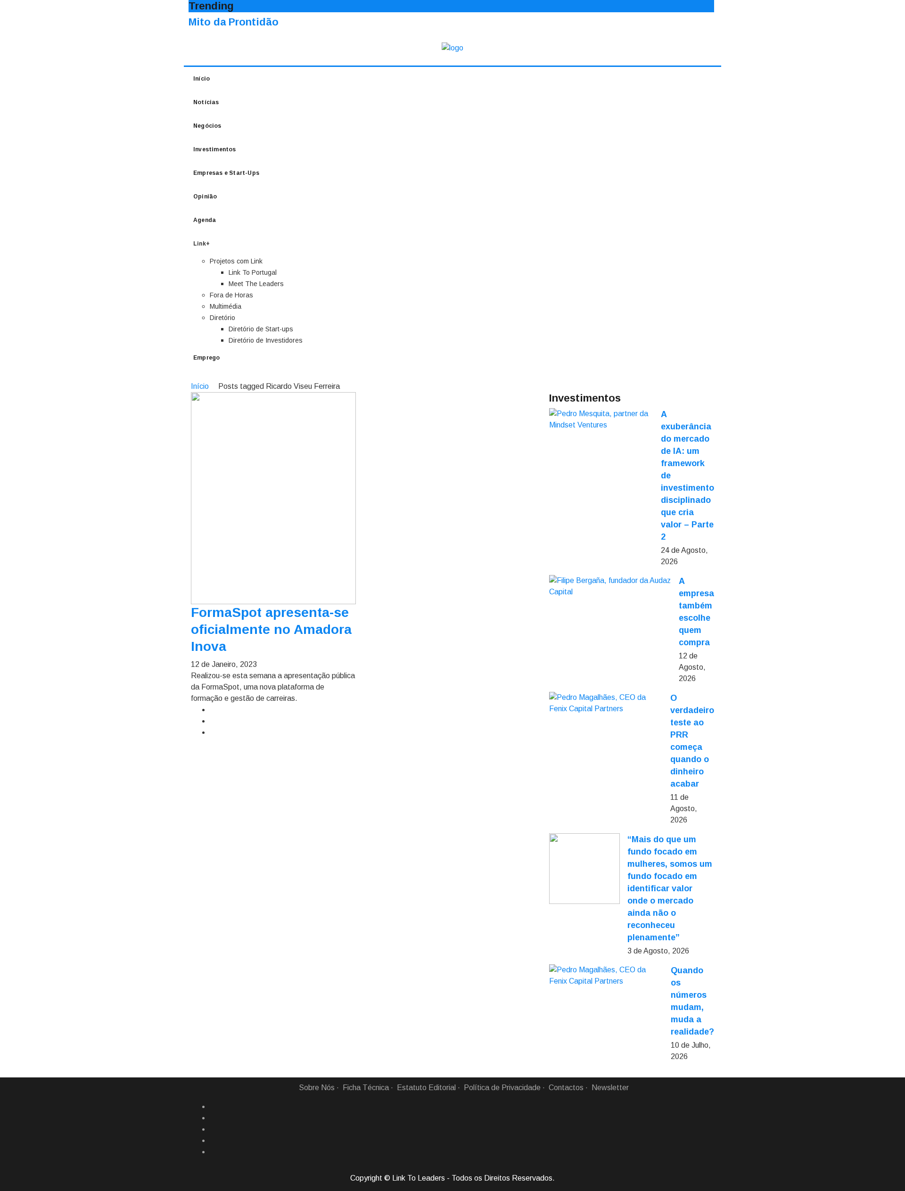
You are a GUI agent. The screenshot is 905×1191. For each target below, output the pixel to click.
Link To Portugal (253, 272)
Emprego (206, 357)
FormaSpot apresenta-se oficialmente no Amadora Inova (271, 629)
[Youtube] (213, 1152)
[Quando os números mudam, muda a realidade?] (606, 975)
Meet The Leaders (256, 283)
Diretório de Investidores (266, 340)
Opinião (205, 196)
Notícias (206, 102)
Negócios (207, 126)
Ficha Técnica (366, 1088)
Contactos (566, 1088)
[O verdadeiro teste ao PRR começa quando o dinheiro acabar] (606, 703)
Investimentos (214, 149)
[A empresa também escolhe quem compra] (610, 586)
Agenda (204, 220)
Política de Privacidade (502, 1088)
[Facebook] (213, 1106)
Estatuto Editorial (426, 1088)
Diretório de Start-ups (261, 329)
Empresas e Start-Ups (226, 173)
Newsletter (610, 1088)
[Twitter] (213, 1129)
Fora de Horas (231, 295)
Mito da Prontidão (234, 22)
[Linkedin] (213, 1118)
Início (201, 78)
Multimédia (225, 306)
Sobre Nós (317, 1088)
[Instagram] (213, 1140)
